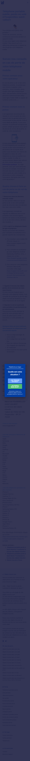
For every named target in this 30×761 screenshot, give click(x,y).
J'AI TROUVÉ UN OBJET (15, 380)
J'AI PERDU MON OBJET (15, 386)
